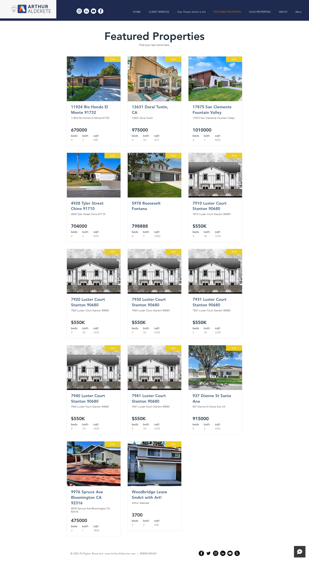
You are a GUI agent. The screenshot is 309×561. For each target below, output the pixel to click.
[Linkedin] (222, 553)
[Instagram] (79, 11)
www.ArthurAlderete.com (120, 553)
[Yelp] (237, 553)
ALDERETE (39, 12)
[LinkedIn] (86, 11)
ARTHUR (38, 7)
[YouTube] (93, 11)
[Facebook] (100, 11)
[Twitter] (208, 553)
